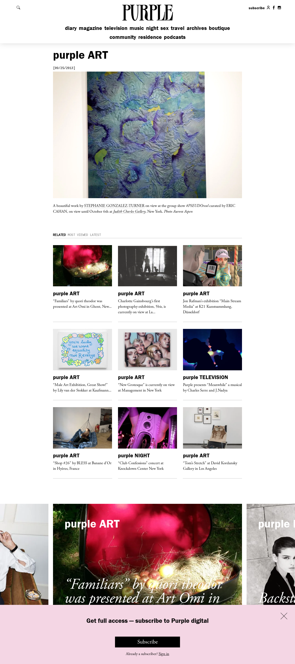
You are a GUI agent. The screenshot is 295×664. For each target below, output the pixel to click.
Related (59, 235)
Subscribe (147, 641)
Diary (71, 28)
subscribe (257, 8)
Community (122, 37)
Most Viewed (78, 235)
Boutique (219, 28)
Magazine (90, 28)
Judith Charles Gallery (129, 211)
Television (115, 28)
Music (137, 28)
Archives (197, 28)
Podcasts (175, 37)
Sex (164, 28)
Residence (150, 37)
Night (152, 28)
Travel (177, 28)
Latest (95, 235)
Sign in (164, 653)
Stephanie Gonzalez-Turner (114, 205)
